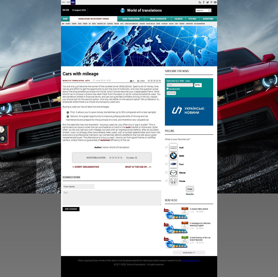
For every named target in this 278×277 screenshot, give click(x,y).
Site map (192, 19)
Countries (182, 24)
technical (105, 140)
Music (121, 24)
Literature (110, 24)
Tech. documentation (199, 24)
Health (79, 24)
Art (90, 24)
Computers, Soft (101, 24)
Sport (176, 24)
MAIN (65, 19)
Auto (63, 24)
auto (128, 127)
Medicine (116, 24)
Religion (171, 24)
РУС (63, 2)
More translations (131, 19)
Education (142, 24)
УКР (68, 2)
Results (190, 194)
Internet (85, 24)
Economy (74, 24)
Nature (158, 24)
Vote (189, 189)
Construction (189, 24)
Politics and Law (150, 24)
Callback (178, 19)
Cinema (94, 24)
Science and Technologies (131, 24)
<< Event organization (85, 166)
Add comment (71, 209)
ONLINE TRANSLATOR (158, 19)
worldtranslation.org (191, 260)
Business (68, 24)
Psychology (165, 24)
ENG (73, 2)
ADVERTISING (208, 19)
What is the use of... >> (138, 167)
